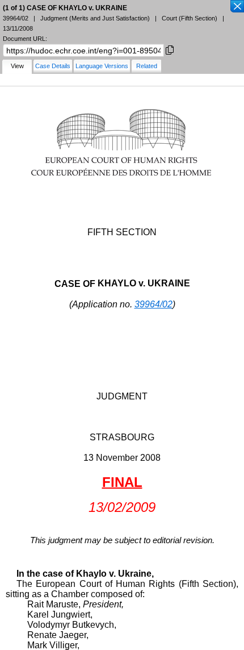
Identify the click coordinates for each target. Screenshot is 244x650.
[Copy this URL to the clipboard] (169, 49)
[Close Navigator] (236, 7)
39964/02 (153, 304)
